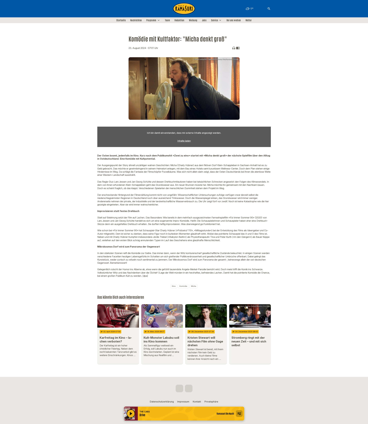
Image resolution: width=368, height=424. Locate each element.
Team (167, 20)
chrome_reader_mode (238, 48)
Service (214, 20)
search (269, 8)
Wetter (249, 20)
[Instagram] (106, 9)
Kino (174, 286)
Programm (151, 20)
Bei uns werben (234, 20)
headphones (234, 48)
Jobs (204, 20)
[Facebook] (100, 9)
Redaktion (179, 20)
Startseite (121, 20)
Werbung (193, 20)
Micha (193, 286)
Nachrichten (136, 20)
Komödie (183, 286)
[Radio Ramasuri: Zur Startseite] (184, 8)
